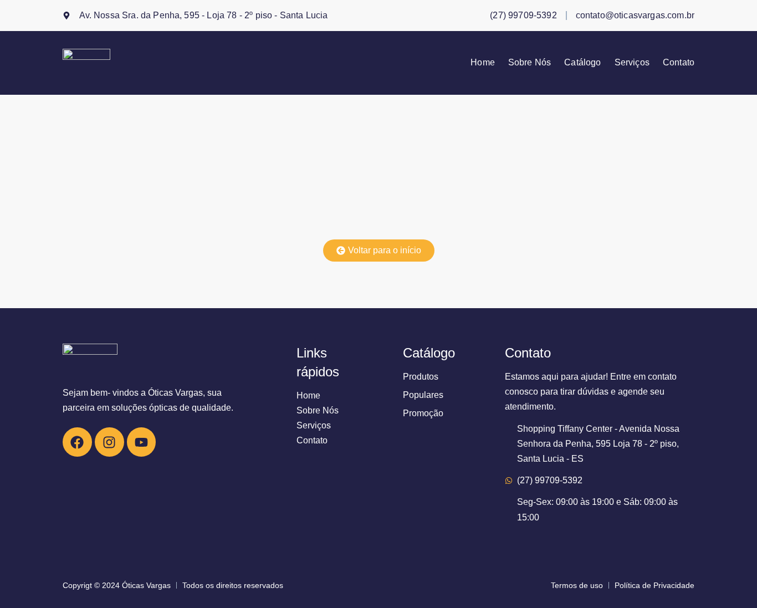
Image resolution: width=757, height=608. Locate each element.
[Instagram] (109, 442)
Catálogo (582, 62)
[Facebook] (77, 442)
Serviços (632, 62)
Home (482, 62)
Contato (678, 62)
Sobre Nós (529, 62)
